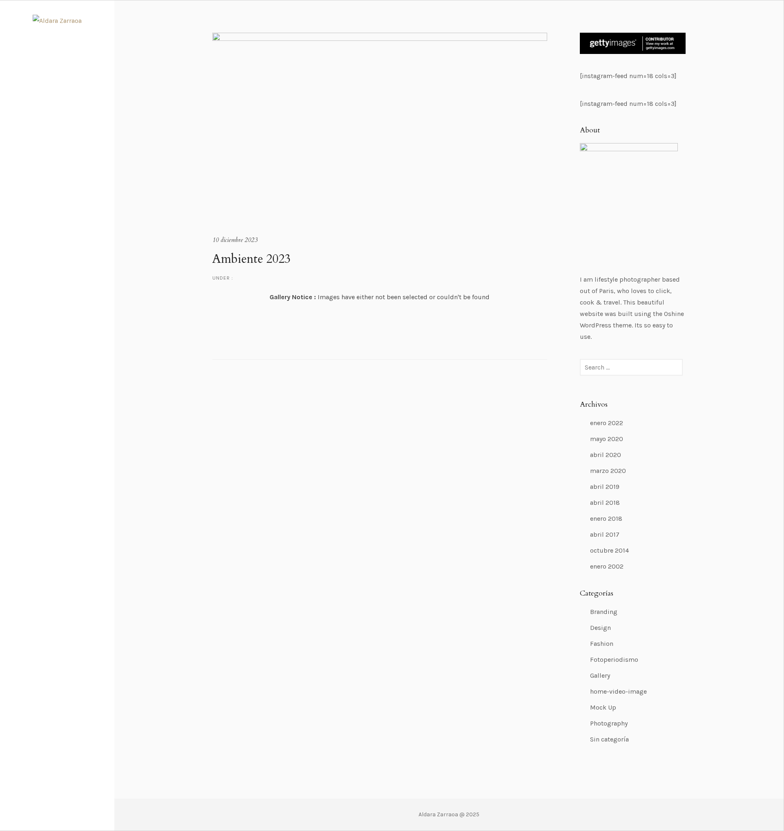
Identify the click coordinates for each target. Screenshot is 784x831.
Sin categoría (609, 739)
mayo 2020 (606, 439)
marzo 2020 (608, 471)
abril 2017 (604, 534)
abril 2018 (605, 502)
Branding (603, 612)
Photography (609, 723)
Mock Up (603, 707)
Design (600, 628)
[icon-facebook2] (51, 800)
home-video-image (618, 691)
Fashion (601, 643)
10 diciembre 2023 (235, 240)
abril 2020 (605, 455)
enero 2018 (606, 518)
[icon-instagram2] (65, 800)
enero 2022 (606, 423)
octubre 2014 (609, 550)
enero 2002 (607, 566)
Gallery (600, 675)
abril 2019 (604, 487)
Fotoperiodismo (614, 659)
